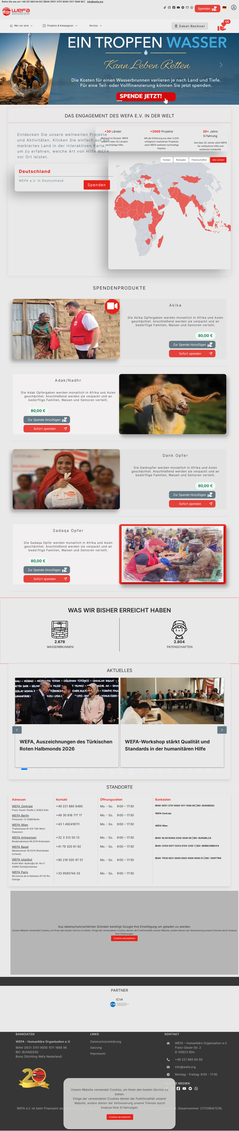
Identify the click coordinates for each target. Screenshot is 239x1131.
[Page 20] (209, 769)
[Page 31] (112, 771)
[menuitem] (19, 25)
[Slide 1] (119, 101)
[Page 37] (170, 771)
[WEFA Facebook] (173, 7)
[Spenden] (97, 180)
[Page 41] (209, 771)
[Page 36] (160, 771)
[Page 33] (131, 771)
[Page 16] (170, 769)
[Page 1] (24, 769)
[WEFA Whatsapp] (196, 1088)
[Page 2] (34, 769)
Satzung (96, 1047)
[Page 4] (53, 769)
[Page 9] (102, 769)
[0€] (226, 27)
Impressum (97, 1053)
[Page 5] (63, 769)
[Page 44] (121, 774)
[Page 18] (189, 769)
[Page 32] (121, 771)
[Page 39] (189, 771)
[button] (18, 65)
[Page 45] (131, 774)
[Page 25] (53, 771)
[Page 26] (63, 771)
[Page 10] (112, 769)
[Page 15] (160, 769)
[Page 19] (199, 769)
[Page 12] (131, 769)
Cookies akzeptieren (124, 938)
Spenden (204, 8)
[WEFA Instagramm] (169, 7)
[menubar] (54, 26)
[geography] (152, 229)
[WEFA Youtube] (178, 7)
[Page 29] (92, 771)
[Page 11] (121, 769)
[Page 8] (92, 769)
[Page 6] (73, 769)
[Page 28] (83, 771)
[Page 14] (150, 769)
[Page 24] (44, 771)
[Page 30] (102, 771)
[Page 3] (44, 769)
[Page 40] (199, 771)
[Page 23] (34, 771)
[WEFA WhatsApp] (191, 7)
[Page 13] (141, 769)
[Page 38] (180, 771)
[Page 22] (24, 771)
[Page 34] (141, 771)
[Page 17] (180, 769)
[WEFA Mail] (187, 7)
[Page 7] (83, 769)
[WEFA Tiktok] (164, 7)
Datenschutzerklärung (105, 1041)
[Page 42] (218, 771)
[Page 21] (218, 769)
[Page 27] (73, 771)
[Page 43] (112, 774)
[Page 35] (150, 771)
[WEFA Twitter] (182, 7)
